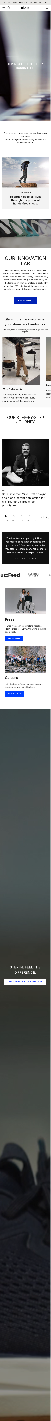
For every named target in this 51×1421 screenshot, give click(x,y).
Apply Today (14, 694)
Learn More (14, 638)
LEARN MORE (25, 300)
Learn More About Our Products (25, 982)
